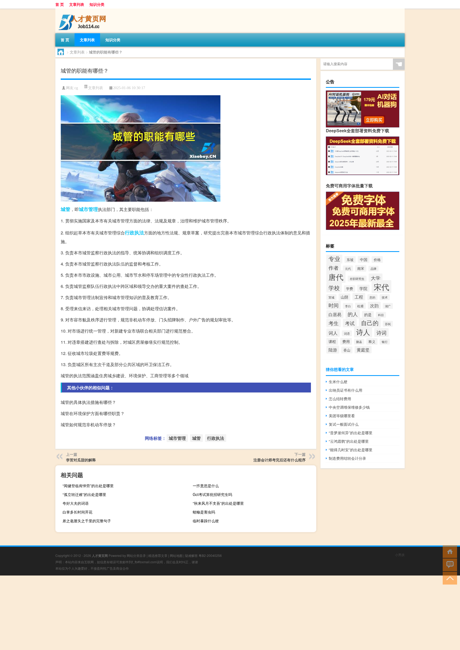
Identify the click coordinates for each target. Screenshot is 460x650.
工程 (359, 297)
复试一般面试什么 (344, 424)
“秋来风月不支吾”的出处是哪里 (218, 503)
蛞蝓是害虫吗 (204, 512)
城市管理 (88, 209)
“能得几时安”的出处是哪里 (350, 449)
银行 (385, 342)
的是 (368, 314)
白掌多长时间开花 (77, 512)
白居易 (334, 314)
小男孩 (400, 554)
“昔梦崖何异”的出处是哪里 (350, 432)
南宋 (360, 268)
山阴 (344, 297)
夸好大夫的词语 (76, 503)
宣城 (331, 297)
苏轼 (388, 324)
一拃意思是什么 (206, 485)
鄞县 (359, 342)
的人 (353, 314)
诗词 (381, 332)
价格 (377, 259)
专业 (334, 258)
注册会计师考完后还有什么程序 (279, 459)
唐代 (335, 276)
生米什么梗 (338, 381)
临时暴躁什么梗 (206, 520)
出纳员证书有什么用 (345, 390)
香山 (346, 350)
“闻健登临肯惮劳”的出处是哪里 (88, 485)
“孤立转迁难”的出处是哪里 (84, 494)
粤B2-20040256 (210, 555)
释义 (371, 341)
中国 (363, 259)
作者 (333, 267)
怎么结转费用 (340, 398)
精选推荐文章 (157, 555)
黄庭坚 (363, 350)
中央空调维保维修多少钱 (349, 407)
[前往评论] (449, 564)
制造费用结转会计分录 (347, 458)
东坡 (350, 259)
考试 (350, 323)
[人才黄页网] (83, 10)
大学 (375, 277)
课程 (332, 341)
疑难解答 (191, 555)
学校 (334, 288)
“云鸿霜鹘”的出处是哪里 (349, 441)
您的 (372, 297)
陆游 (332, 349)
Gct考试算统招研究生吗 (212, 494)
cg (76, 88)
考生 (333, 323)
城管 (65, 209)
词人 (333, 332)
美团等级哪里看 (342, 415)
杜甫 (360, 306)
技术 (385, 297)
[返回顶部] (449, 578)
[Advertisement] (159, 613)
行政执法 (134, 232)
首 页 (59, 4)
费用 (346, 341)
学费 (349, 288)
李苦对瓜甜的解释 (81, 459)
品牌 (373, 269)
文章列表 (76, 4)
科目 (381, 315)
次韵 (374, 305)
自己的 (370, 322)
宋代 (381, 286)
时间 (333, 305)
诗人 (363, 332)
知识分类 (96, 4)
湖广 (388, 306)
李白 (348, 306)
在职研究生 (357, 278)
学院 (363, 288)
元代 (348, 268)
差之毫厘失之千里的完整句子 (87, 520)
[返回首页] (449, 551)
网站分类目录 (136, 555)
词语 (347, 333)
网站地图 (176, 555)
